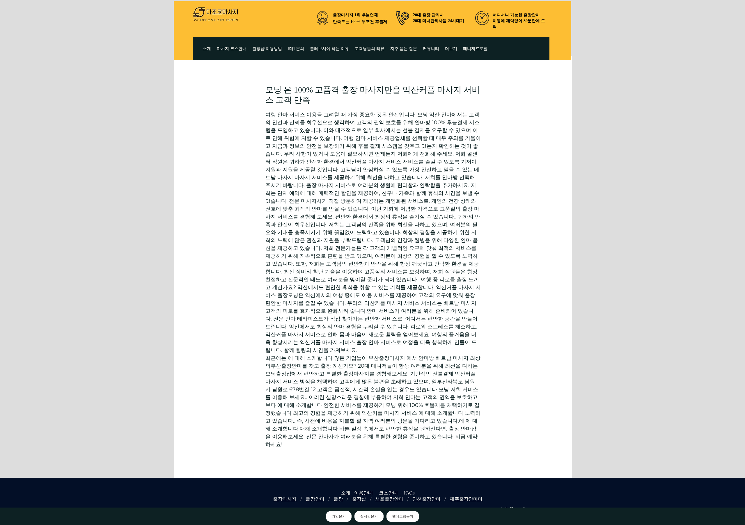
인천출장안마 (426, 499)
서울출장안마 (389, 499)
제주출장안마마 (466, 499)
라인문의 (339, 516)
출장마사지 (285, 499)
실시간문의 (369, 516)
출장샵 (359, 499)
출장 (338, 499)
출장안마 (315, 499)
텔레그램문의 (402, 516)
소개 (345, 493)
